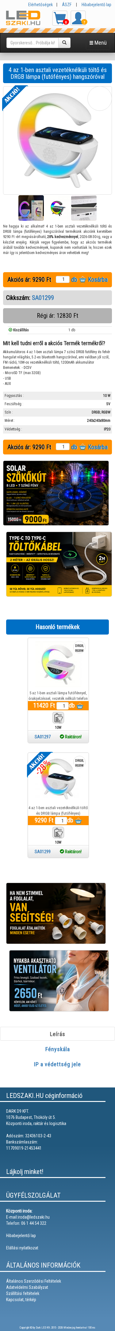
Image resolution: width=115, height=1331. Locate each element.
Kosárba (97, 279)
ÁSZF (66, 4)
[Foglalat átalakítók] (56, 913)
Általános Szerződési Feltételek (33, 1281)
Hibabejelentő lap (96, 4)
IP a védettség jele (57, 1064)
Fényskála (57, 1049)
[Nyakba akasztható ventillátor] (59, 980)
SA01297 (58, 736)
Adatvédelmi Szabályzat (27, 1287)
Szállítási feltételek (22, 1293)
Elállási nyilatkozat (22, 1247)
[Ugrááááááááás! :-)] (106, 1322)
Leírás (57, 1034)
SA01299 (43, 297)
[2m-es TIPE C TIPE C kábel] (59, 564)
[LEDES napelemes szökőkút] (56, 493)
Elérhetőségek (40, 4)
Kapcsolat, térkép (21, 1299)
